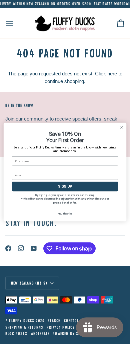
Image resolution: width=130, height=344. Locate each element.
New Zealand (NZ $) (29, 283)
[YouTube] (34, 248)
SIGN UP (65, 186)
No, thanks (65, 213)
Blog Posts (16, 333)
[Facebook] (8, 248)
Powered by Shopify (72, 333)
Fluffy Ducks (21, 320)
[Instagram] (21, 248)
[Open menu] (15, 23)
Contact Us (74, 320)
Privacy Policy (61, 327)
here (112, 73)
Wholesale (40, 333)
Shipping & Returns (24, 327)
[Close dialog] (122, 127)
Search (54, 320)
